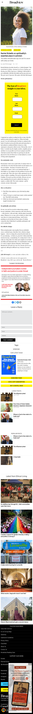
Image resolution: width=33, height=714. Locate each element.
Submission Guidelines (7, 637)
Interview (16, 349)
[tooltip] (13, 302)
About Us (3, 646)
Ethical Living (6, 50)
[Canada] (5, 706)
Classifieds (4, 643)
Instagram (3, 676)
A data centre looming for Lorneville (11, 565)
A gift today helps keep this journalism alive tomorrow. (7, 286)
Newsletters (4, 670)
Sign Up (16, 125)
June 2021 (17, 50)
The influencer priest (19, 393)
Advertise (3, 634)
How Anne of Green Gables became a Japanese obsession (22, 405)
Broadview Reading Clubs (8, 652)
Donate (3, 658)
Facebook (3, 673)
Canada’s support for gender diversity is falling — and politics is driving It (15, 535)
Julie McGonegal (7, 64)
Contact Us (4, 649)
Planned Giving (5, 661)
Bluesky (3, 679)
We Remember (5, 664)
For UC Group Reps (6, 631)
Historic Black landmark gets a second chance (14, 622)
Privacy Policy (5, 640)
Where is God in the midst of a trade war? (22, 415)
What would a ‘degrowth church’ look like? (13, 593)
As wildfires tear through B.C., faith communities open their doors (15, 505)
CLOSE (30, 664)
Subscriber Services (6, 628)
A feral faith (16, 457)
